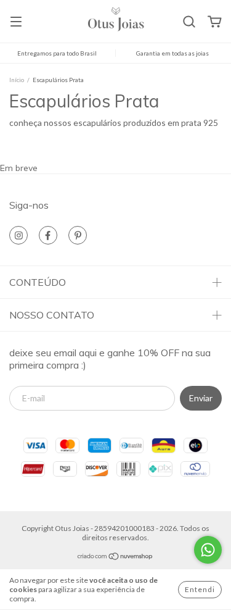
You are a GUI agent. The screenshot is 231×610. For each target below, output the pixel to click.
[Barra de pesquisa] (189, 22)
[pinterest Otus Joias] (77, 235)
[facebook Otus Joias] (48, 235)
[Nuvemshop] (115, 557)
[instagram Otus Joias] (18, 235)
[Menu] (16, 22)
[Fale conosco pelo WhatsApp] (208, 550)
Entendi (200, 589)
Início (16, 79)
